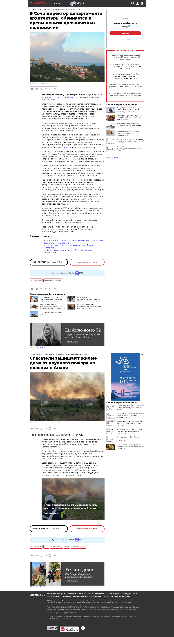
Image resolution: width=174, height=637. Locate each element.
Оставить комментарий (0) (87, 262)
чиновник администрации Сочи (57, 97)
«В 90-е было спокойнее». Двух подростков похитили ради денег (129, 124)
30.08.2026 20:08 (36, 354)
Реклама (82, 594)
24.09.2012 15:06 (35, 10)
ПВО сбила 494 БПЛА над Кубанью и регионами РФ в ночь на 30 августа (125, 95)
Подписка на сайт (54, 596)
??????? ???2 (112, 158)
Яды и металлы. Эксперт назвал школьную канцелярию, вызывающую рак (128, 133)
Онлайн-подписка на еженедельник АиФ (121, 594)
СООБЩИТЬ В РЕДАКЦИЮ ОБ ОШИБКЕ (117, 596)
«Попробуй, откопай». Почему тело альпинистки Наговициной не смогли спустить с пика (130, 110)
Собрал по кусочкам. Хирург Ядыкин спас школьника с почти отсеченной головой (130, 141)
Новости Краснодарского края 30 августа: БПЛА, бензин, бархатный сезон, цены (125, 57)
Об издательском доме (56, 594)
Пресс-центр (72, 594)
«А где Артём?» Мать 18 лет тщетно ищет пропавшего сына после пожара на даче (129, 431)
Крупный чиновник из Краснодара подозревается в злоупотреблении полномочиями (52, 306)
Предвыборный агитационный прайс (87, 596)
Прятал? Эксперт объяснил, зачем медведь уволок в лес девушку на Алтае (129, 149)
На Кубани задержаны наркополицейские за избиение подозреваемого (89, 306)
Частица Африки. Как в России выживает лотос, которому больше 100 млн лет (130, 439)
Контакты (67, 596)
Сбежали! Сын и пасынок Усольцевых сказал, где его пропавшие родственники (130, 415)
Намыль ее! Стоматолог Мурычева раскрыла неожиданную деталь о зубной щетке (129, 423)
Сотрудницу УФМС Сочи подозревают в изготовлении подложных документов (51, 299)
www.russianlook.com (42, 83)
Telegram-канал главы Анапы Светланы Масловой (48, 423)
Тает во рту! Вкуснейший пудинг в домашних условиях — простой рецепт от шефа (129, 117)
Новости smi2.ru (37, 347)
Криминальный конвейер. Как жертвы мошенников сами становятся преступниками (125, 76)
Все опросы (125, 39)
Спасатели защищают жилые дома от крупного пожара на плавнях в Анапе (125, 85)
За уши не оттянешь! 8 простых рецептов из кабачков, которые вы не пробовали (130, 446)
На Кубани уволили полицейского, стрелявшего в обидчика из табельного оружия (89, 299)
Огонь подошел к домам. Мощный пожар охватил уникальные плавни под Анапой (125, 67)
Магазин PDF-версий (96, 594)
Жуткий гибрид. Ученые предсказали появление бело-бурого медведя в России (130, 407)
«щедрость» (65, 147)
